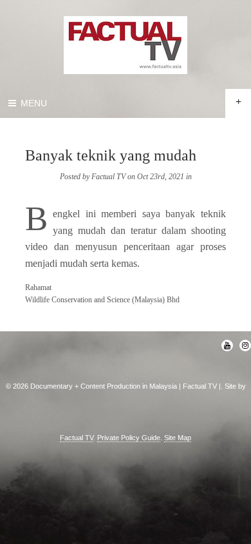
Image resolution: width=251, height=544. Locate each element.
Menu (32, 103)
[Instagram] (245, 345)
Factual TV (76, 438)
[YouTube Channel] (227, 345)
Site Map (177, 438)
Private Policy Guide (128, 438)
